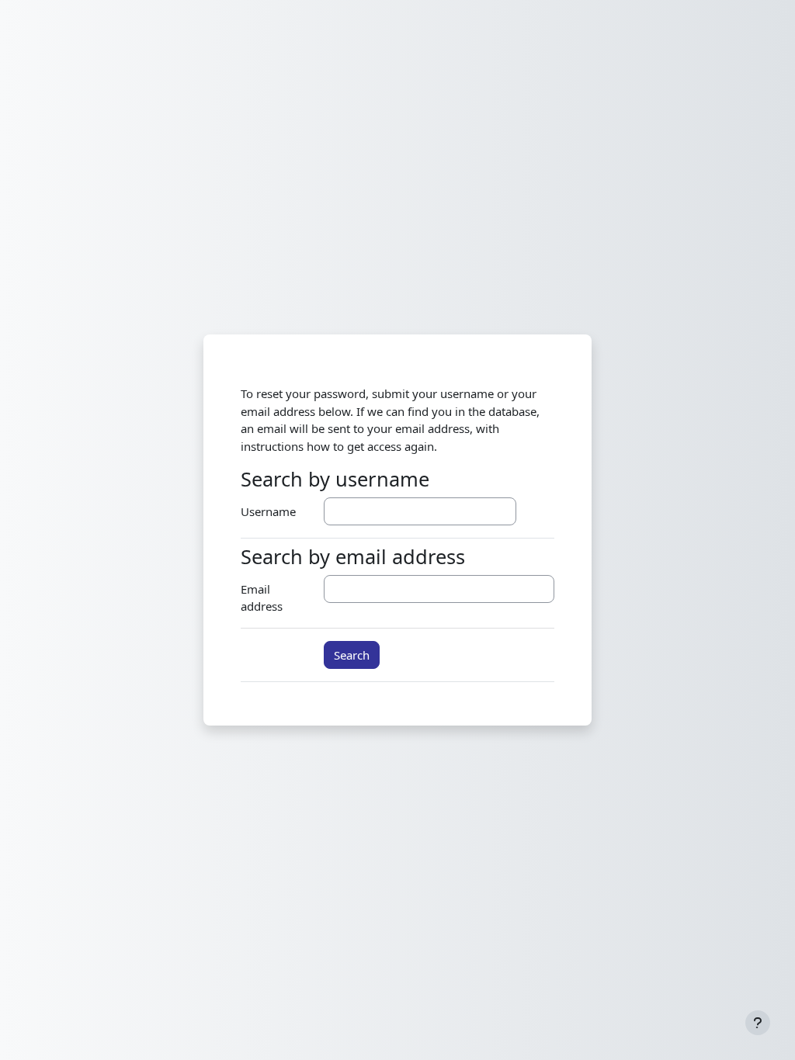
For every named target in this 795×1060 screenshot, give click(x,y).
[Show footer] (757, 1022)
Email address (262, 598)
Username (268, 511)
